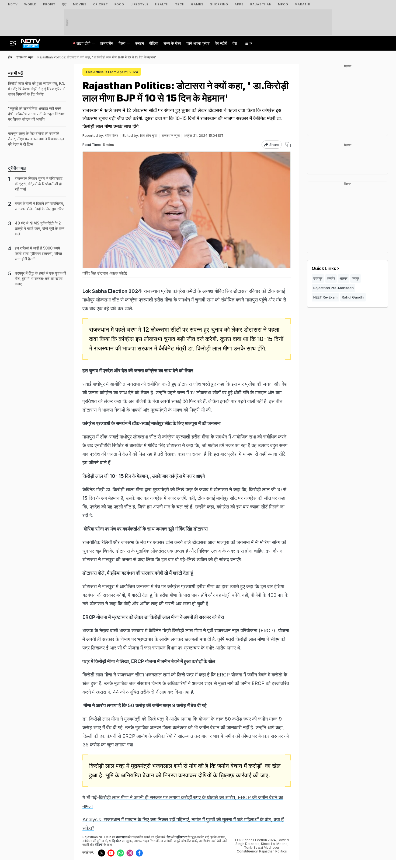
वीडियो (153, 43)
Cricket (100, 4)
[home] (30, 42)
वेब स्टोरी (221, 43)
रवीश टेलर (111, 135)
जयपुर (355, 278)
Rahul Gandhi (353, 297)
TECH (180, 4)
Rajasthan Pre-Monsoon (333, 288)
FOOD (119, 4)
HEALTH (162, 4)
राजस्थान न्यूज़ (171, 135)
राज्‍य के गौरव (172, 43)
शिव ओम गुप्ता (148, 135)
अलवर (343, 278)
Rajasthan (261, 4)
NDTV (13, 4)
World (30, 4)
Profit (49, 4)
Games (197, 4)
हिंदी (64, 4)
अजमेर (331, 278)
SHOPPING (219, 4)
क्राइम (139, 43)
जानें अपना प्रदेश (198, 43)
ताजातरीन (106, 43)
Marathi (302, 4)
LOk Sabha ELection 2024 (255, 840)
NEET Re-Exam (325, 297)
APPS (239, 4)
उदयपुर (317, 278)
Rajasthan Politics (273, 851)
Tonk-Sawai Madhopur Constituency (258, 849)
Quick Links (324, 268)
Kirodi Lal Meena (274, 844)
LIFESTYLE (140, 4)
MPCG (283, 4)
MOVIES (80, 4)
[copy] (288, 144)
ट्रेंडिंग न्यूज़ (17, 168)
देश (234, 43)
